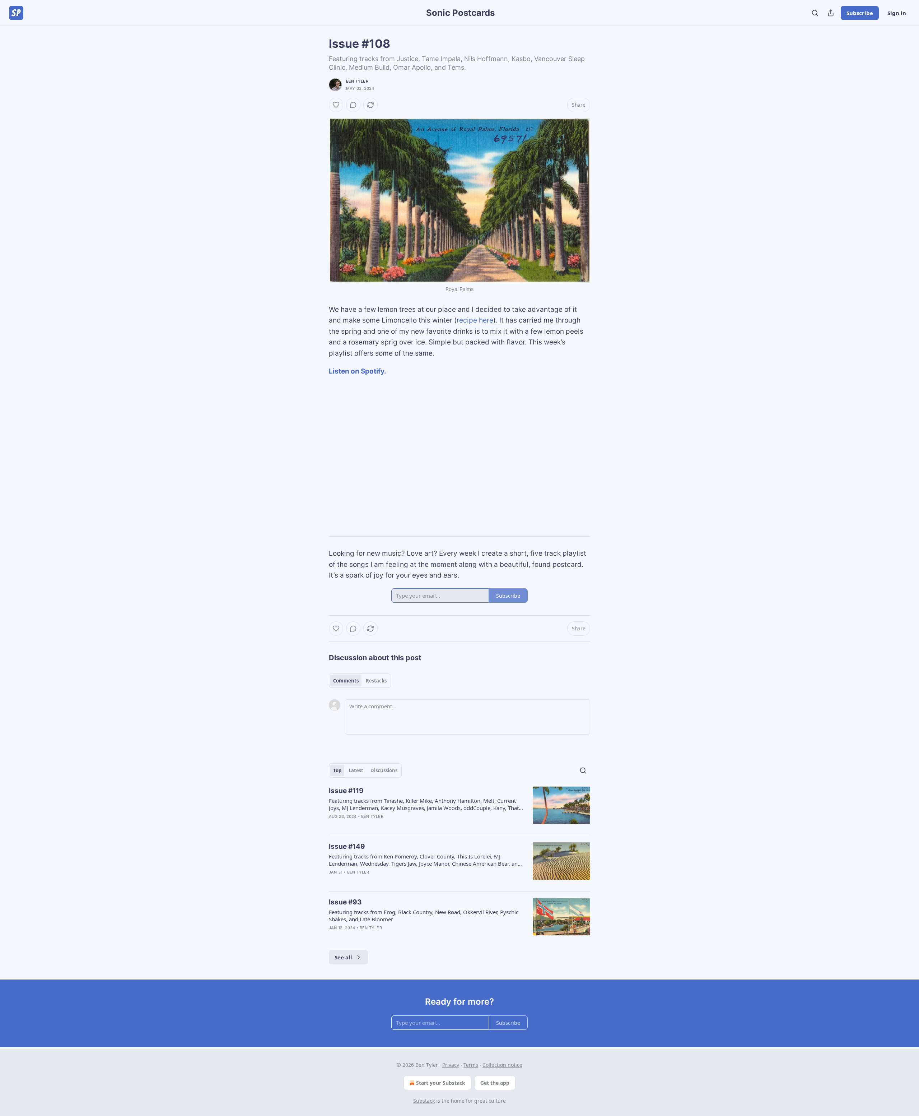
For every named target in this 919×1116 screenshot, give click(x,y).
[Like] (336, 105)
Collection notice (502, 1064)
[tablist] (360, 680)
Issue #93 (345, 902)
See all (343, 957)
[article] (459, 808)
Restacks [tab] (376, 680)
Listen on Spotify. (357, 371)
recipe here (475, 320)
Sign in (896, 13)
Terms (470, 1064)
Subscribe (859, 13)
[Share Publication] (831, 13)
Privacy (450, 1064)
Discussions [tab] (383, 770)
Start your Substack (440, 1082)
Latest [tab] (356, 770)
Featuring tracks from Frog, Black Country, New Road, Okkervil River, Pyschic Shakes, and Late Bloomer (423, 915)
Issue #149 (347, 846)
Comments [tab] (346, 680)
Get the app (494, 1082)
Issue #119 (346, 791)
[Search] (815, 13)
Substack (424, 1100)
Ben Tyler (357, 81)
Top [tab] (337, 770)
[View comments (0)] (353, 105)
